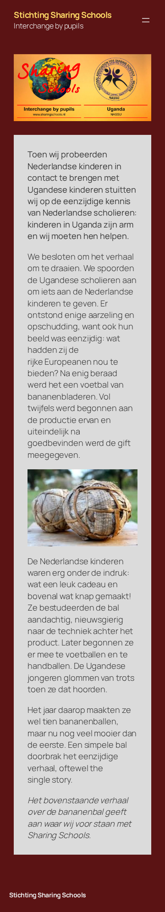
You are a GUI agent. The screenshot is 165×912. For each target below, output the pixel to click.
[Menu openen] (145, 20)
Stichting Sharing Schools (63, 14)
